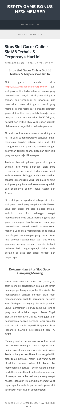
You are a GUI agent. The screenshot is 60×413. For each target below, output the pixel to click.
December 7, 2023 (14, 63)
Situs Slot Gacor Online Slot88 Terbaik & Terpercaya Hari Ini (26, 51)
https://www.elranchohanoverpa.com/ (26, 86)
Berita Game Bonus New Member (30, 9)
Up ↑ (31, 406)
